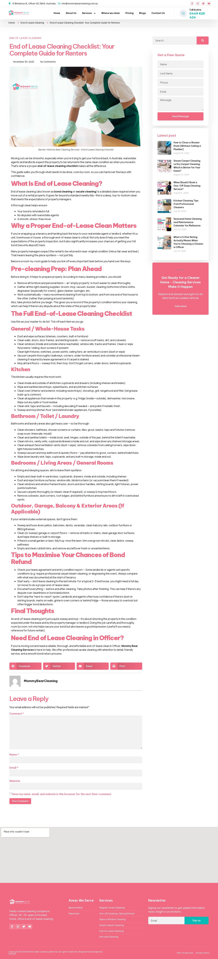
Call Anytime (195, 9)
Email (13, 767)
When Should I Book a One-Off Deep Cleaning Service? (186, 186)
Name (14, 754)
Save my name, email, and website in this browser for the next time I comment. (62, 794)
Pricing (129, 13)
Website (14, 781)
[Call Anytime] (183, 13)
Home (57, 13)
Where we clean (110, 13)
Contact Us (158, 13)
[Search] (203, 40)
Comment (16, 713)
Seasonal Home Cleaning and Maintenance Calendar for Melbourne (187, 222)
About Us (71, 13)
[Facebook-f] (192, 3)
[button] (25, 666)
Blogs (142, 13)
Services (87, 13)
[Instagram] (197, 3)
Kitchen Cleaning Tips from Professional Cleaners (185, 204)
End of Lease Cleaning (32, 22)
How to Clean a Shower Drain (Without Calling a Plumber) (187, 146)
